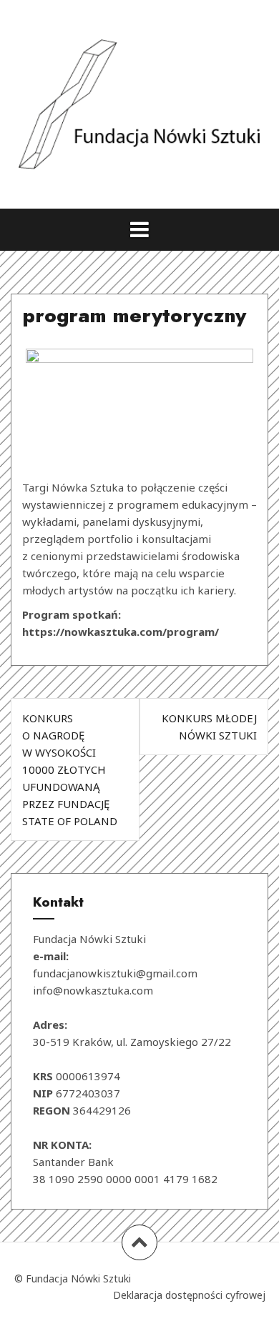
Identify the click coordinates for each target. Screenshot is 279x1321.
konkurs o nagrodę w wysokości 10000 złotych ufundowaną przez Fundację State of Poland (69, 769)
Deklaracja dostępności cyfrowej (189, 1295)
